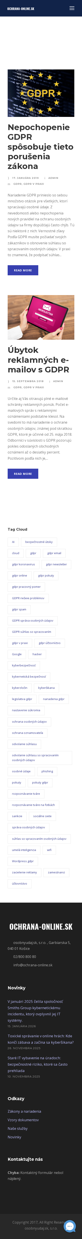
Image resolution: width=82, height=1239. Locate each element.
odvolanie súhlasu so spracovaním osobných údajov (35, 757)
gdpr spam (19, 609)
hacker (37, 654)
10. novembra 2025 (24, 1076)
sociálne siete (42, 816)
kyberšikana (46, 688)
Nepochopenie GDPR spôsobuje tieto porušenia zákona (40, 146)
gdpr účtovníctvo (50, 643)
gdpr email (54, 553)
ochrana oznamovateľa (27, 733)
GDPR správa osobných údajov (32, 620)
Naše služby (18, 1128)
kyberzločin (19, 688)
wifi (49, 850)
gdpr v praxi (20, 643)
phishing (47, 771)
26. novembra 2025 (24, 1048)
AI (13, 542)
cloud (15, 553)
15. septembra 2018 (28, 381)
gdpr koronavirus (23, 564)
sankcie (17, 816)
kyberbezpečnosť (24, 665)
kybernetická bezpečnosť (29, 676)
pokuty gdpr (40, 782)
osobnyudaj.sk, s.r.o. (41, 1228)
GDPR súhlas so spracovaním (31, 632)
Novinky (14, 1137)
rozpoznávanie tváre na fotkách (33, 805)
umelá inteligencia (24, 850)
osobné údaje (21, 771)
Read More (23, 270)
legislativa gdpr (22, 699)
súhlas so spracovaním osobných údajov (39, 839)
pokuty (16, 782)
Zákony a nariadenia (24, 1111)
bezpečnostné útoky (39, 542)
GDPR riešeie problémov (28, 598)
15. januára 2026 (22, 1026)
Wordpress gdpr (23, 861)
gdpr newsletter (56, 564)
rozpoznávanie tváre (26, 794)
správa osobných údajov (28, 827)
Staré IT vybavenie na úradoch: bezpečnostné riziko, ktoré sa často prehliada (38, 1064)
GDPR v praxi (33, 183)
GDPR (17, 183)
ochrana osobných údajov (29, 722)
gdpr (33, 553)
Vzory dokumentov (23, 1119)
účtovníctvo (19, 883)
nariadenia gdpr (54, 699)
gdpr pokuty (46, 575)
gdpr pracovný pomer (26, 587)
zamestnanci (56, 872)
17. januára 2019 (25, 178)
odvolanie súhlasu (24, 744)
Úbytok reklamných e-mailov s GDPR (38, 359)
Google (17, 654)
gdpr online (19, 575)
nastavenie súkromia (26, 710)
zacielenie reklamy (24, 872)
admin (53, 178)
